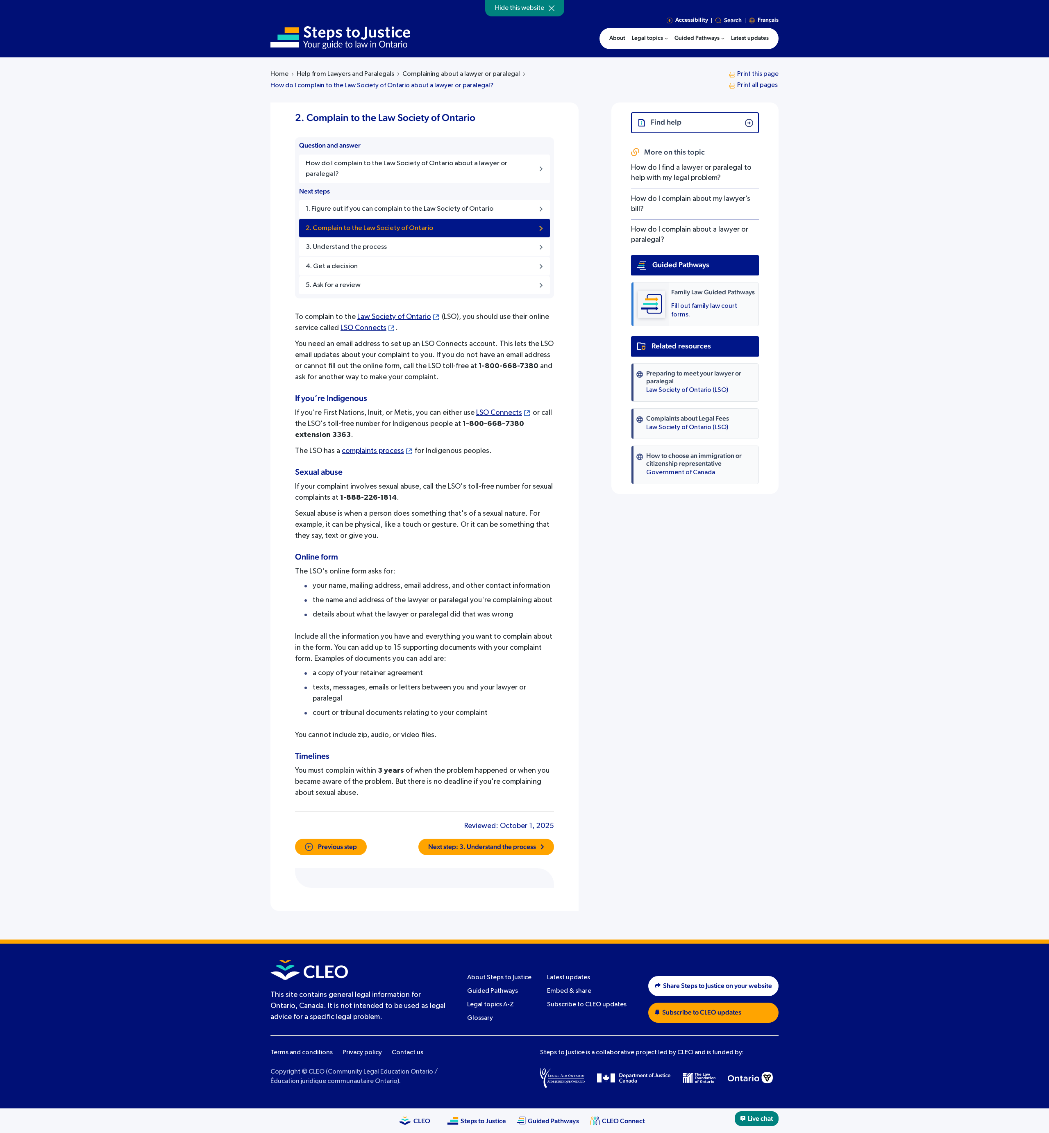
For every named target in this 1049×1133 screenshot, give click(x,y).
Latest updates (568, 977)
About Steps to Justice (499, 977)
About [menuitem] (617, 38)
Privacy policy (362, 1052)
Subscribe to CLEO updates (587, 1004)
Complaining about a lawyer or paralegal (461, 74)
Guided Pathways (492, 991)
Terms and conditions (301, 1052)
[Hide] (551, 8)
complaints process (373, 451)
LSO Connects (363, 328)
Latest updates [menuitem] (750, 38)
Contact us (407, 1052)
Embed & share (569, 991)
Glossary (480, 1018)
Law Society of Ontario (394, 317)
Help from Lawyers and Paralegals (345, 74)
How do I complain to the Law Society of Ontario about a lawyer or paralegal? (381, 85)
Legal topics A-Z (490, 1004)
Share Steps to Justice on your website (717, 986)
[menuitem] (650, 38)
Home (279, 74)
